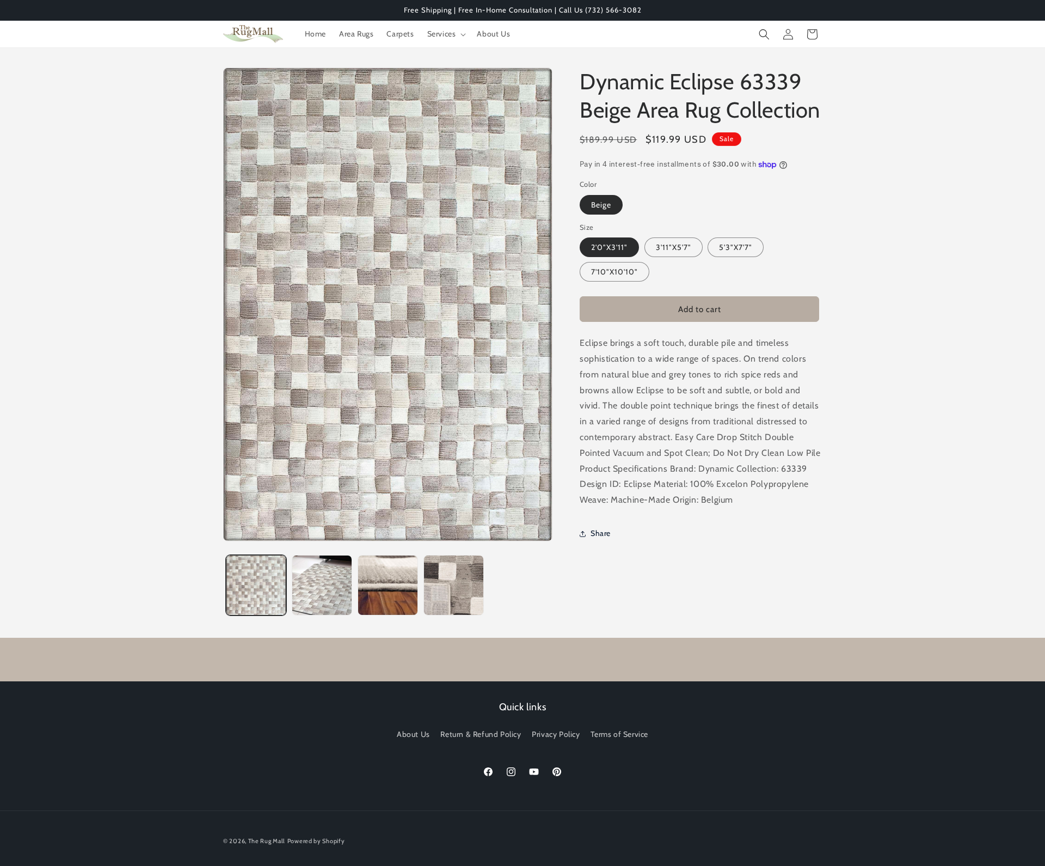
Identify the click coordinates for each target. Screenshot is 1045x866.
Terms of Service (619, 734)
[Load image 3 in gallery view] (388, 585)
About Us (413, 734)
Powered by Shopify (316, 841)
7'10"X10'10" (614, 272)
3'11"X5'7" (673, 247)
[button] (446, 33)
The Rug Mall (266, 841)
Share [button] (601, 533)
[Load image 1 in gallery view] (256, 585)
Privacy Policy (556, 734)
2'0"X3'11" (609, 247)
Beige (601, 205)
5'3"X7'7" (735, 247)
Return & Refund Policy (480, 734)
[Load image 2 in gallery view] (322, 585)
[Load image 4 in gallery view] (453, 585)
